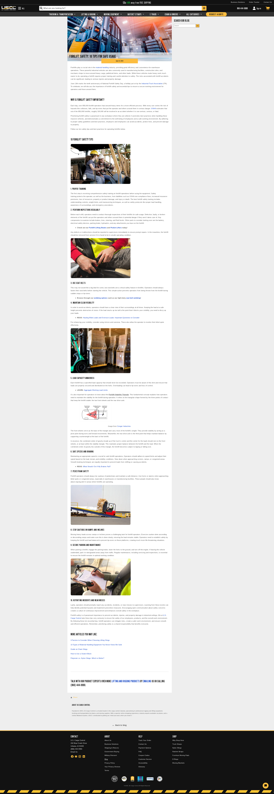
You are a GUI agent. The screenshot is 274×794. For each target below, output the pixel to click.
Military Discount (111, 755)
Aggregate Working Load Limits (96, 390)
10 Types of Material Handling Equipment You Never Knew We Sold (96, 645)
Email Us (74, 752)
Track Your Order (144, 740)
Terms (107, 770)
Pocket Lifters (116, 228)
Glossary (141, 767)
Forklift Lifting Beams (97, 228)
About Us (108, 740)
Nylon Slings (177, 748)
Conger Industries (124, 426)
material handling (102, 67)
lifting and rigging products (126, 681)
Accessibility (142, 763)
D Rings (175, 759)
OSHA (153, 108)
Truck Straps (177, 744)
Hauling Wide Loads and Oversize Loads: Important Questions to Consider (111, 318)
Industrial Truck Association (152, 83)
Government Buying (112, 751)
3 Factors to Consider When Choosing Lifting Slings (90, 640)
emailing (147, 681)
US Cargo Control (134, 785)
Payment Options (144, 748)
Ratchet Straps (177, 751)
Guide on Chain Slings (79, 649)
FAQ (140, 751)
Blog (106, 759)
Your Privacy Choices (112, 767)
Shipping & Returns (112, 748)
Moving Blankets (178, 763)
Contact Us (268, 2)
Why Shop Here (178, 740)
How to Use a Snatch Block (81, 654)
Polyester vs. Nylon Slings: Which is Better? (87, 658)
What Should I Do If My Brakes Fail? (97, 466)
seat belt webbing (133, 298)
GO (204, 8)
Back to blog (121, 725)
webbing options (100, 298)
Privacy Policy (110, 763)
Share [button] (75, 697)
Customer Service (145, 759)
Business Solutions (238, 2)
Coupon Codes (143, 755)
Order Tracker (254, 2)
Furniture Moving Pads (180, 755)
